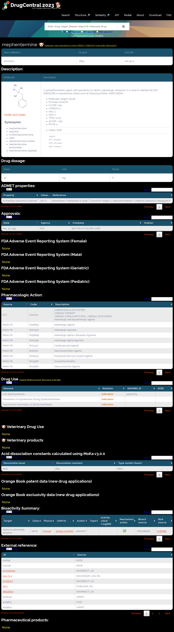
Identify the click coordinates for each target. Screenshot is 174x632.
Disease (8, 388)
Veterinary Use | (51, 45)
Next (167, 206)
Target (8, 520)
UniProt (61, 520)
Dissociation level (14, 463)
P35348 (47, 531)
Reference (59, 195)
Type (93, 520)
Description (62, 304)
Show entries (10, 189)
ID (5, 554)
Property (9, 195)
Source (8, 304)
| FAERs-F (81, 45)
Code (33, 304)
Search (66, 15)
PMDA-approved (105, 32)
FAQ (168, 15)
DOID (161, 388)
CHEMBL (162, 531)
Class (35, 520)
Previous (149, 206)
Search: (147, 190)
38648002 (8, 591)
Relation (108, 388)
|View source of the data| (51, 380)
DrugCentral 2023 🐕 (36, 5)
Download (155, 15)
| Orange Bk (100, 45)
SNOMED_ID (134, 388)
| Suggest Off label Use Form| (30, 380)
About (140, 15)
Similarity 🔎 (102, 15)
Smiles (22, 114)
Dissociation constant (69, 463)
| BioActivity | (111, 45)
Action (81, 520)
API (117, 15)
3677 (5, 586)
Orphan (148, 222)
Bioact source (142, 521)
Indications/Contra (68, 45)
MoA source (162, 521)
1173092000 (9, 570)
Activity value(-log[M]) (106, 520)
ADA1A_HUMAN (64, 531)
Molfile (8, 114)
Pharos (48, 520)
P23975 (99, 35)
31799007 (8, 581)
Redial (127, 15)
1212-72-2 (7, 576)
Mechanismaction (127, 521)
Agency (45, 222)
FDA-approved (74, 32)
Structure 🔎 (82, 15)
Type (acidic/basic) (130, 463)
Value (44, 195)
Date (6, 222)
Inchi (15, 114)
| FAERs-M (90, 45)
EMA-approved (89, 32)
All (64, 32)
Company (78, 222)
